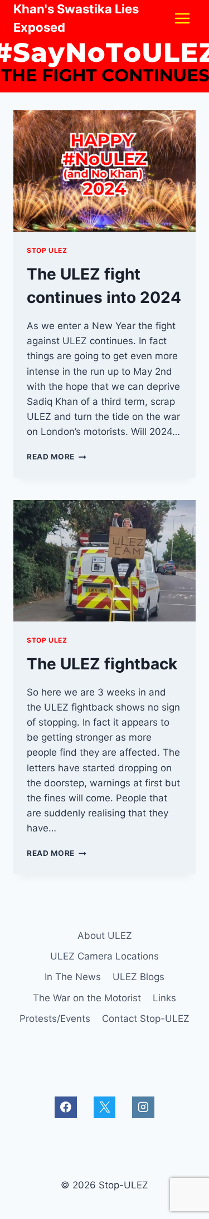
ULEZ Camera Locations (104, 956)
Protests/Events (55, 1018)
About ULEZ (104, 935)
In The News (73, 976)
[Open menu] (182, 18)
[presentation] (104, 171)
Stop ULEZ (47, 250)
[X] (104, 1107)
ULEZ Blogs (138, 976)
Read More (56, 456)
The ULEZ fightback (102, 663)
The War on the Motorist (87, 997)
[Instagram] (143, 1107)
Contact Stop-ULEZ (145, 1018)
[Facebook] (65, 1107)
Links (164, 997)
